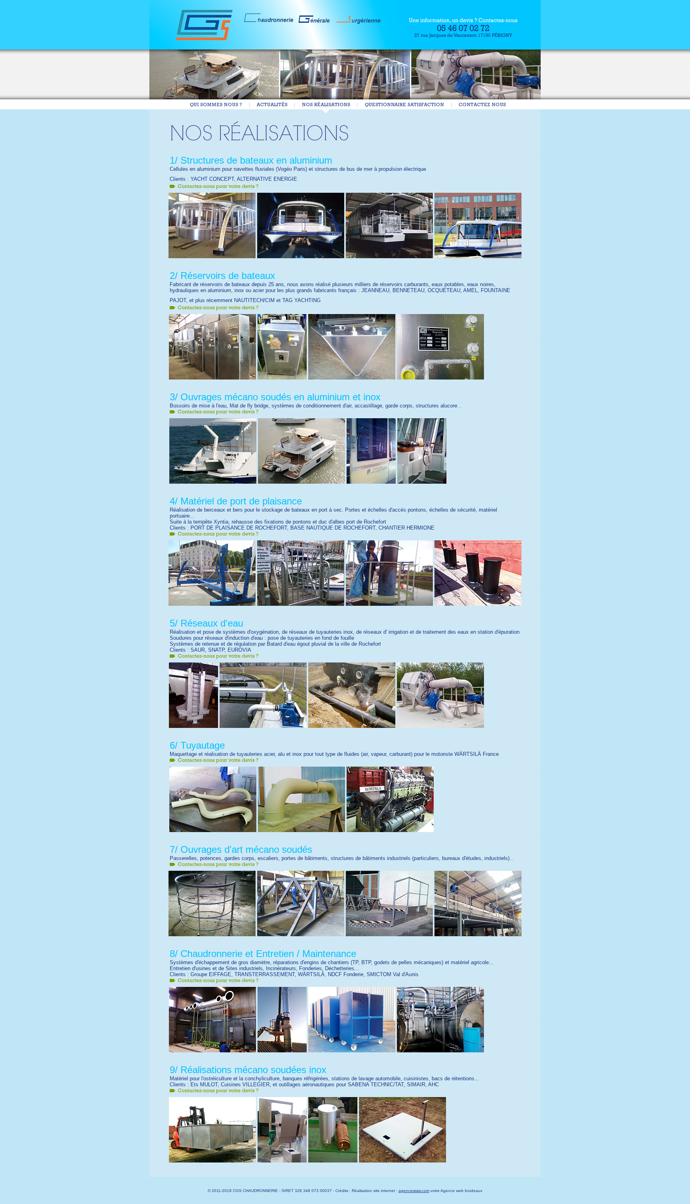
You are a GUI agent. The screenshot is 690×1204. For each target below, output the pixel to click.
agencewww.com (414, 1190)
